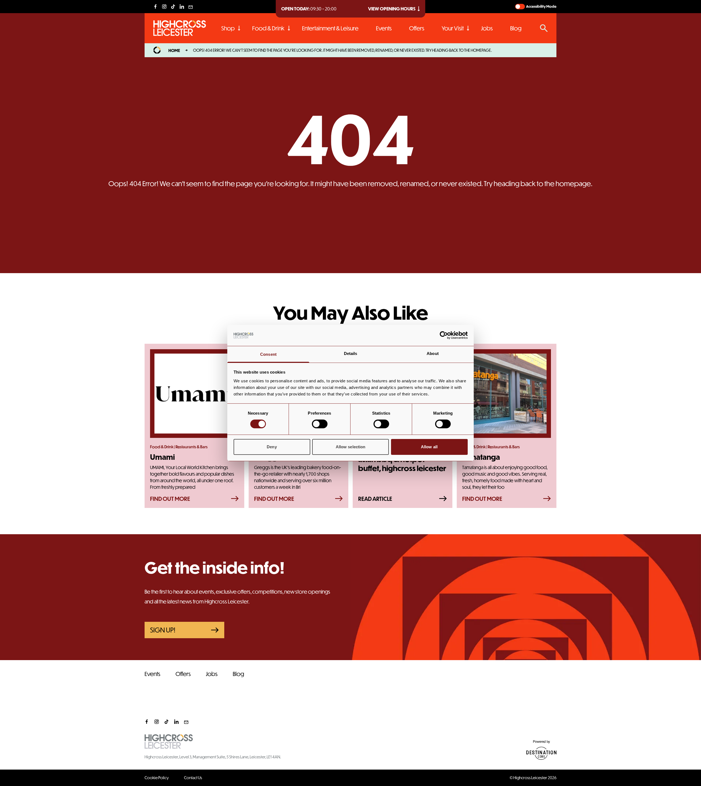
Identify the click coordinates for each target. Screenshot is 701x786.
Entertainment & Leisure (330, 28)
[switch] (319, 424)
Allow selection (351, 446)
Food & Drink (268, 28)
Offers (416, 28)
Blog (515, 28)
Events (384, 28)
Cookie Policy (157, 777)
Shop (228, 28)
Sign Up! (163, 629)
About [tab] (433, 353)
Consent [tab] (268, 354)
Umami (162, 457)
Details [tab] (350, 353)
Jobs (487, 28)
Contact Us (193, 777)
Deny (272, 446)
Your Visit (453, 28)
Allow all (429, 446)
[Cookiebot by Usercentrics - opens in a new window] (444, 335)
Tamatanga (481, 457)
